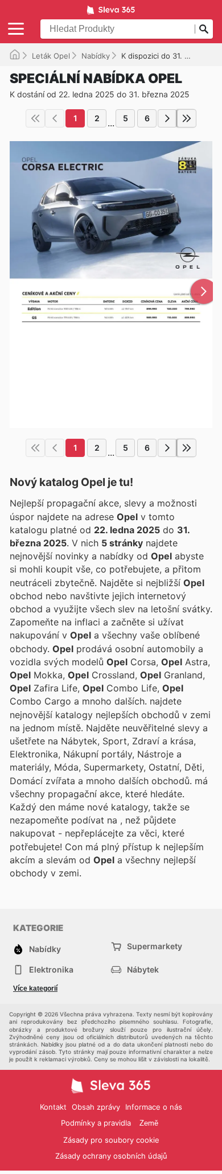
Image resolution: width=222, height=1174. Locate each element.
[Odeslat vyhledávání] (204, 29)
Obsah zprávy (96, 1106)
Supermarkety (154, 946)
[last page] (186, 118)
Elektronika (51, 969)
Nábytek (143, 969)
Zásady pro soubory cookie (111, 1139)
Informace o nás (153, 1106)
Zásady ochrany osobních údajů (111, 1155)
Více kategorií (35, 988)
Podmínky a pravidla (96, 1122)
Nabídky (95, 55)
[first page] (35, 118)
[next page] (167, 118)
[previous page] (54, 118)
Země (148, 1123)
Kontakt (53, 1106)
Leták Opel (51, 55)
